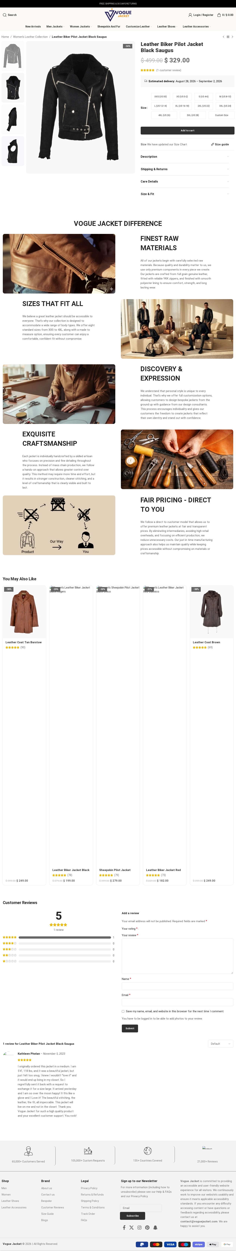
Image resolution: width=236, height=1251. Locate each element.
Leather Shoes (10, 1200)
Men (4, 1188)
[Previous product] (223, 37)
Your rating (129, 928)
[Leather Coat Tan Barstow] (24, 612)
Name (126, 979)
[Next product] (232, 37)
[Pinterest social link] (147, 1228)
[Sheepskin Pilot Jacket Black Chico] (118, 726)
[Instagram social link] (139, 1228)
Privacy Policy (89, 1188)
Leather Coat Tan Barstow (24, 642)
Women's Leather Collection (30, 36)
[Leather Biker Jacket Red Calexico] (164, 726)
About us (46, 1188)
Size (143, 107)
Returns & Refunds (92, 1194)
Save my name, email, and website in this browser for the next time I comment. (175, 1011)
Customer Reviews (52, 1207)
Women (6, 1194)
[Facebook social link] (124, 1228)
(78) (69, 875)
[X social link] (131, 1228)
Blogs (44, 1220)
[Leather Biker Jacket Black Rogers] (71, 726)
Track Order (88, 1213)
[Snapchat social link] (155, 1228)
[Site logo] (118, 14)
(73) (163, 875)
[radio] (160, 96)
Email (126, 995)
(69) (210, 647)
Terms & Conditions (93, 1207)
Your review (130, 935)
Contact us (48, 1194)
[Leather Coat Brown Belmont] (211, 612)
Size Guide (47, 1213)
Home (5, 36)
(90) (23, 647)
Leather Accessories (13, 1207)
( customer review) (168, 70)
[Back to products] (228, 37)
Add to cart (187, 130)
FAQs (84, 1220)
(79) (116, 875)
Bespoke (46, 1200)
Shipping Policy (90, 1200)
